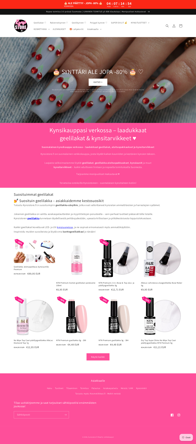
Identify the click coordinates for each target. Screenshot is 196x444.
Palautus (96, 388)
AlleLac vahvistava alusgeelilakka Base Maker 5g (161, 284)
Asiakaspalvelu (110, 388)
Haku (49, 388)
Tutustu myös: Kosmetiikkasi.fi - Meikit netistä (98, 393)
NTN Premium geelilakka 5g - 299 (71, 340)
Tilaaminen (71, 388)
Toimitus (84, 388)
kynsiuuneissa (65, 227)
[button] (140, 22)
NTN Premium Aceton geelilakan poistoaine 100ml (75, 284)
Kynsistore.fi (92, 437)
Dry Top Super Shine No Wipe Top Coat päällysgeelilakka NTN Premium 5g (158, 341)
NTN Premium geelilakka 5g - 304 (113, 340)
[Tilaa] (65, 414)
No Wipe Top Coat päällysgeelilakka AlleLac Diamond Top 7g (33, 341)
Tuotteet (59, 388)
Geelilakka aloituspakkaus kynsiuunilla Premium (31, 268)
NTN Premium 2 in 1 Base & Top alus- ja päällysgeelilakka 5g (116, 284)
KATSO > (98, 82)
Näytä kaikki (98, 356)
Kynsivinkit (141, 388)
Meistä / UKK (127, 388)
